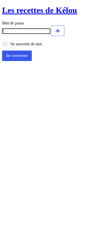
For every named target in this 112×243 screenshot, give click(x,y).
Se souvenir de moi (24, 44)
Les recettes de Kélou (39, 10)
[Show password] (57, 31)
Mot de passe (13, 23)
